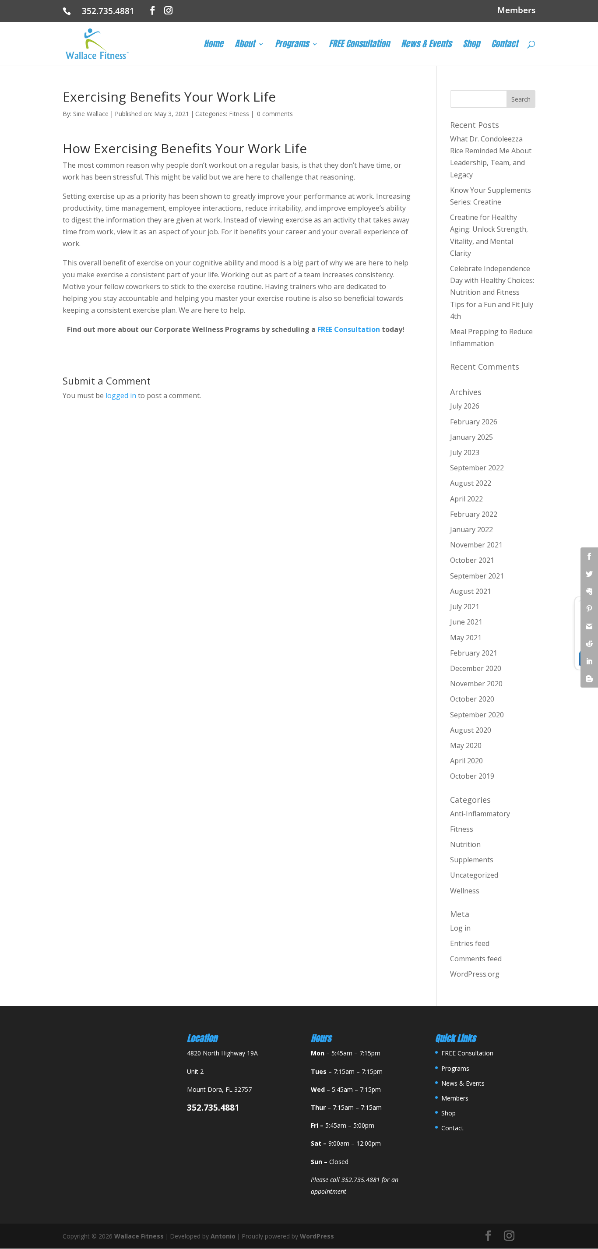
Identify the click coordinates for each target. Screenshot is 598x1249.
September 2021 (477, 576)
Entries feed (469, 943)
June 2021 (466, 622)
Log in (460, 928)
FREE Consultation (359, 45)
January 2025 (471, 437)
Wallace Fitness (139, 1236)
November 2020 (476, 683)
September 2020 (477, 715)
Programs (292, 45)
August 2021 (470, 591)
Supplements (471, 859)
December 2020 (475, 668)
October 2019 (472, 776)
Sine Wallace (91, 113)
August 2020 (470, 730)
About (245, 45)
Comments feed (476, 958)
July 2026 (464, 406)
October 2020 (472, 699)
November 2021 (476, 545)
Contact (504, 45)
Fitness (239, 113)
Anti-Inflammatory (480, 814)
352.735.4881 (111, 11)
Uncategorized (474, 875)
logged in (121, 395)
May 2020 (466, 745)
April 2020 (466, 761)
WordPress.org (475, 974)
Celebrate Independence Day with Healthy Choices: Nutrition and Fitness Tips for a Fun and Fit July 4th (492, 292)
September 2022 (477, 468)
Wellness (464, 891)
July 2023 (464, 452)
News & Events (426, 45)
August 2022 (470, 483)
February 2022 (473, 514)
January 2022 (471, 529)
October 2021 (472, 560)
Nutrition (465, 844)
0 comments (275, 113)
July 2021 (464, 606)
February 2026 (473, 422)
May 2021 (466, 637)
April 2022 (466, 499)
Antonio (223, 1236)
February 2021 (473, 653)
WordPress (317, 1236)
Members (516, 11)
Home (213, 45)
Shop (471, 45)
